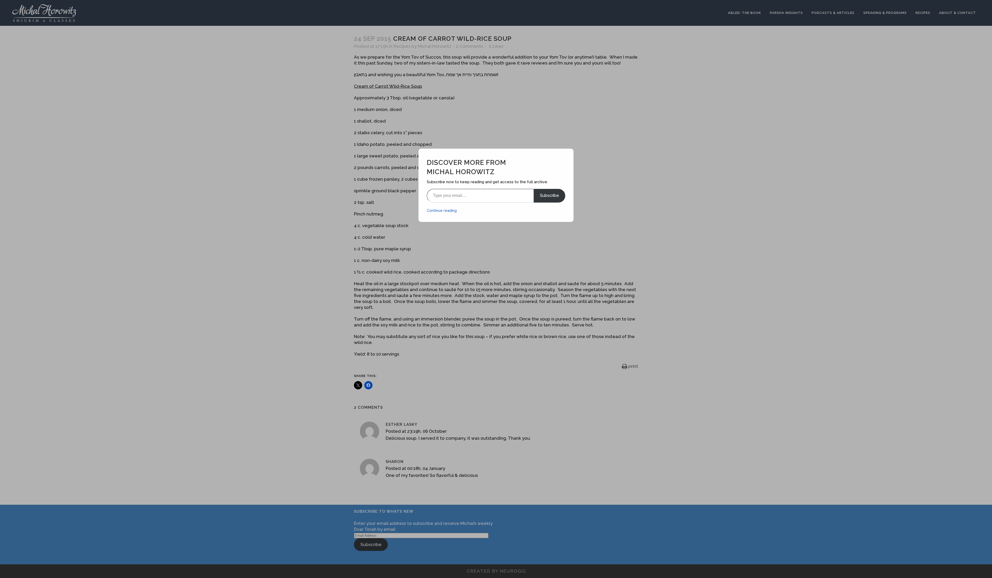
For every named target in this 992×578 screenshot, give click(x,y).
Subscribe (549, 195)
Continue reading (442, 210)
